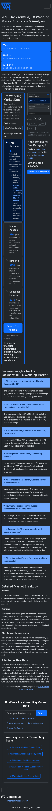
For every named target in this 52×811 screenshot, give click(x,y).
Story (32, 128)
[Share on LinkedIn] (35, 119)
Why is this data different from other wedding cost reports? (25, 559)
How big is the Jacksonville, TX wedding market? (23, 455)
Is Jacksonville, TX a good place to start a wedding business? (24, 530)
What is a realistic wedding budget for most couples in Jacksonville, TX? (24, 405)
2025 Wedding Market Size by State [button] (23, 776)
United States (12, 718)
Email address (10, 123)
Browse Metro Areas (15, 723)
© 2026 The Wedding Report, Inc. (26, 807)
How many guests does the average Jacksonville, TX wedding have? (21, 507)
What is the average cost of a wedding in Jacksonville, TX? (23, 382)
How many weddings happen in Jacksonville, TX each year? (25, 432)
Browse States (28, 718)
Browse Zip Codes (15, 728)
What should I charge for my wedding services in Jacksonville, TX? (26, 481)
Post (42, 124)
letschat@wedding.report (17, 801)
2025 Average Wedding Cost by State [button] (24, 747)
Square (33, 124)
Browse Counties (35, 723)
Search (41, 713)
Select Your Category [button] (38, 172)
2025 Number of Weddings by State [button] (23, 760)
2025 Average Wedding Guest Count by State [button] (26, 768)
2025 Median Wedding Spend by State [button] (24, 754)
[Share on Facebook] (40, 119)
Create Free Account (13, 328)
